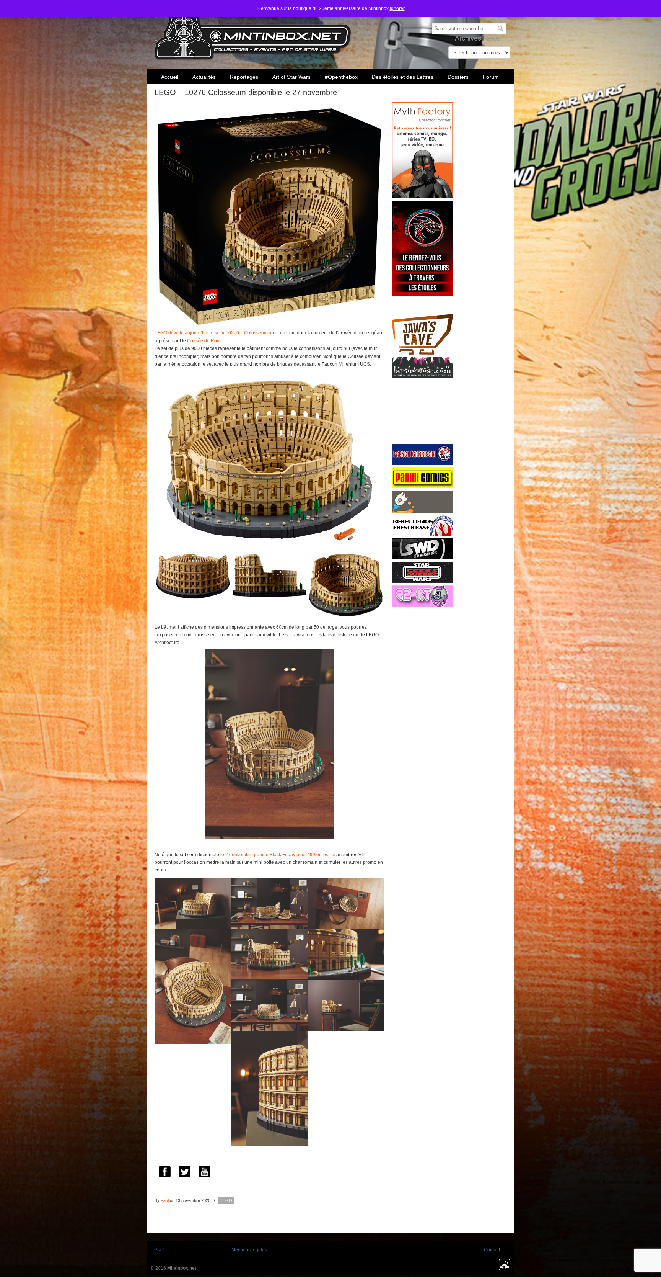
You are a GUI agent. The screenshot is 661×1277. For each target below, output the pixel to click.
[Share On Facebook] (164, 1173)
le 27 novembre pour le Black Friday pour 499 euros (274, 854)
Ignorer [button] (397, 8)
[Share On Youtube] (204, 1173)
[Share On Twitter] (184, 1173)
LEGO (226, 1200)
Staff (159, 1249)
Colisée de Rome (205, 340)
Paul (165, 1200)
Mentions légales (249, 1249)
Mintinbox (253, 31)
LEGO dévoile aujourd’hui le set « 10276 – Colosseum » (213, 332)
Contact (492, 1249)
